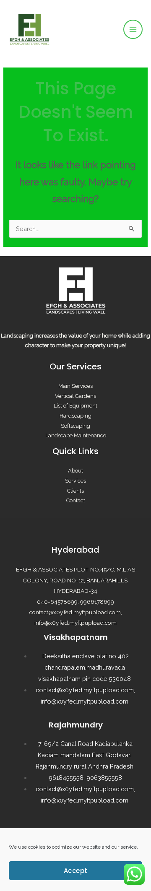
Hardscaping (75, 416)
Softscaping (75, 426)
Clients (75, 491)
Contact (75, 500)
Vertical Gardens (75, 396)
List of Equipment (75, 406)
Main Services (75, 386)
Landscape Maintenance (75, 435)
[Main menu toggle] (133, 29)
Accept (76, 870)
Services (75, 481)
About (75, 471)
